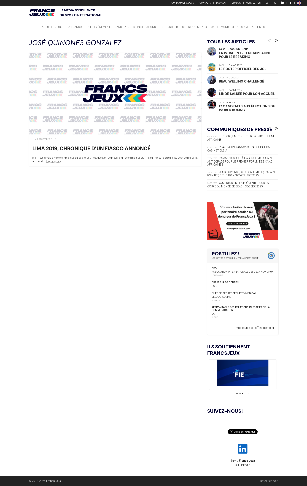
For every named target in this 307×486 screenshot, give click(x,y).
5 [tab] (248, 393)
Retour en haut (269, 481)
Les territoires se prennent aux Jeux (186, 27)
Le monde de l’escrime (233, 27)
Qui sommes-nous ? (182, 2)
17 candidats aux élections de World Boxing (247, 108)
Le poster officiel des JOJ (242, 69)
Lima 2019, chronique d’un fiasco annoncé (91, 148)
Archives (258, 27)
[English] (299, 2)
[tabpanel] (242, 373)
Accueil (47, 27)
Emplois (236, 2)
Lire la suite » (53, 161)
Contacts (205, 2)
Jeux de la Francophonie (73, 27)
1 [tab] (237, 393)
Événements (103, 27)
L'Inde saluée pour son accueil (247, 94)
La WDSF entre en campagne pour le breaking (245, 55)
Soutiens (221, 2)
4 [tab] (245, 393)
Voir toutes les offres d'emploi (255, 328)
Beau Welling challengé (241, 81)
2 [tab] (240, 393)
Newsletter (253, 2)
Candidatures (125, 27)
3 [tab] (242, 393)
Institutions (146, 27)
